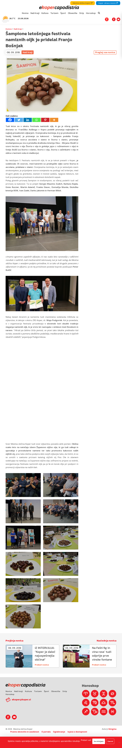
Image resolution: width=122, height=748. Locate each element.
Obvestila (55, 691)
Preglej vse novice (105, 52)
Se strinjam (99, 741)
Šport (46, 691)
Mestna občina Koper (82, 3)
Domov (9, 29)
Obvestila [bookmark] (72, 13)
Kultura (28, 691)
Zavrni (110, 741)
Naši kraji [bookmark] (34, 13)
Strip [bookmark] (81, 13)
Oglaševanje (59, 731)
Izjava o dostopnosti (77, 731)
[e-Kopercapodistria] (59, 8)
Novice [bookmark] (25, 13)
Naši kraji (18, 29)
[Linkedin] (27, 120)
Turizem (38, 691)
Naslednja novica (106, 640)
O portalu (46, 731)
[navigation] (61, 12)
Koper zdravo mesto (107, 3)
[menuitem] (25, 13)
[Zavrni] (119, 742)
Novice (9, 691)
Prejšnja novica (14, 640)
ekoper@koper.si (21, 699)
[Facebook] (10, 120)
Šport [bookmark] (63, 13)
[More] (54, 120)
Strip (64, 691)
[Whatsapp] (36, 120)
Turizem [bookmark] (54, 13)
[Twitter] (19, 120)
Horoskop (10, 694)
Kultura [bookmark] (44, 13)
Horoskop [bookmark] (91, 13)
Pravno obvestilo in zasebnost (24, 731)
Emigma (112, 729)
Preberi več (86, 740)
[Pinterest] (45, 120)
